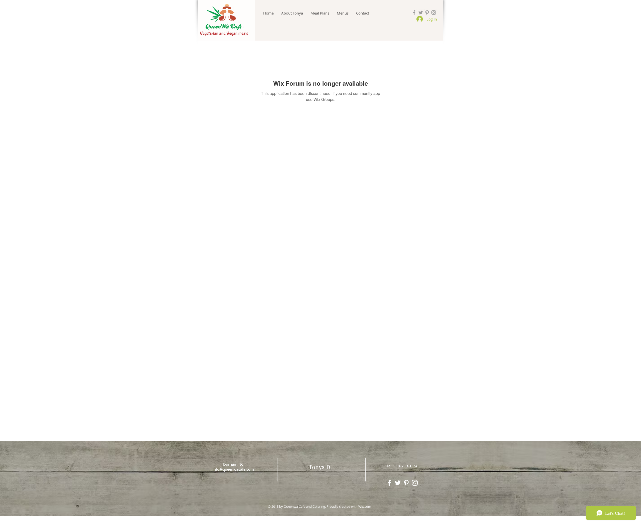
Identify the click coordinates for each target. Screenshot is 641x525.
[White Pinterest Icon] (406, 483)
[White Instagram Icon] (415, 483)
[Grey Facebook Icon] (414, 13)
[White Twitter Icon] (398, 483)
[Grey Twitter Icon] (421, 13)
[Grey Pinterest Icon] (427, 13)
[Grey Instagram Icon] (434, 13)
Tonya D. (320, 467)
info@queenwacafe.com (233, 469)
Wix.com (364, 506)
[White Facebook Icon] (389, 483)
